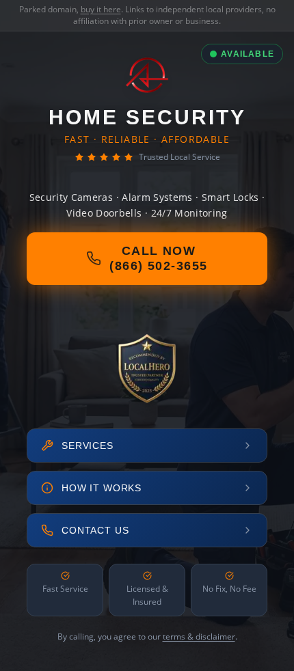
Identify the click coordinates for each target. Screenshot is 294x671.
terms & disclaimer (199, 636)
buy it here (101, 9)
